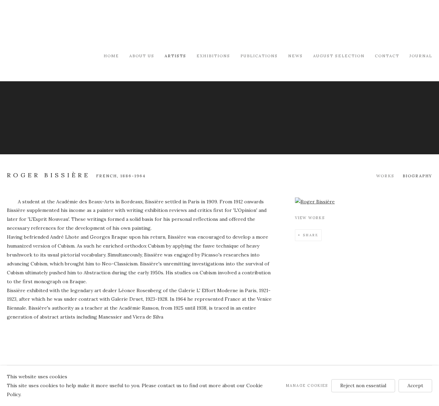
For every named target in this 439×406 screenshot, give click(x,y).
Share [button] (311, 235)
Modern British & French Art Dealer (65, 25)
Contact (387, 55)
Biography (417, 175)
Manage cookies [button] (307, 385)
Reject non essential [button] (363, 385)
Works (385, 175)
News (295, 55)
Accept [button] (415, 385)
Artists (175, 55)
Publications (259, 55)
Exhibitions (213, 55)
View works (310, 217)
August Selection (339, 55)
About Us (141, 55)
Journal (421, 55)
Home (111, 55)
